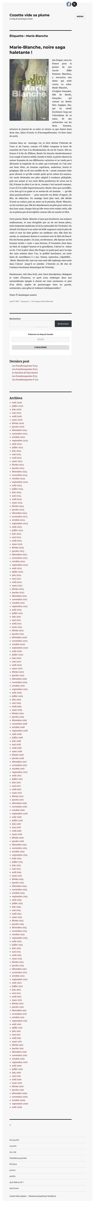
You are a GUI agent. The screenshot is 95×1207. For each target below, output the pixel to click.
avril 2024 (17, 499)
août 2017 (16, 775)
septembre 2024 (20, 482)
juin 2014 (16, 907)
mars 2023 (17, 544)
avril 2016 (17, 831)
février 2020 (18, 672)
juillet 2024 (17, 489)
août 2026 (17, 402)
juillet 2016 (17, 820)
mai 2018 (16, 744)
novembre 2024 (19, 475)
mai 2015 (16, 869)
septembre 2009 (20, 1103)
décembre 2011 (19, 1010)
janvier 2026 (18, 426)
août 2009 (17, 1107)
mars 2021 (17, 627)
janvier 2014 (18, 924)
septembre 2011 (19, 1021)
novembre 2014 (19, 889)
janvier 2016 (18, 841)
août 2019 (17, 692)
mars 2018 (17, 751)
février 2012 (18, 1003)
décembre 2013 (19, 927)
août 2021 (17, 609)
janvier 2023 (18, 551)
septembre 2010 (20, 1062)
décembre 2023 (19, 513)
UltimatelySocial (68, 1205)
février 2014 (18, 920)
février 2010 (18, 1086)
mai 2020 (16, 661)
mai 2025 (16, 454)
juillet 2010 (17, 1069)
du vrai (13, 1152)
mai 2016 (16, 827)
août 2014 (17, 900)
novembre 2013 (19, 931)
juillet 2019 (17, 696)
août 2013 (16, 941)
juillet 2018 (17, 737)
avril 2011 (16, 1038)
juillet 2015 (17, 862)
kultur (13, 1170)
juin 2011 (16, 1031)
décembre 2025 (19, 430)
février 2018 (18, 755)
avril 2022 (17, 582)
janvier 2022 (18, 592)
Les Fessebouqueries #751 (24, 376)
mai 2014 (16, 910)
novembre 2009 (20, 1096)
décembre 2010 (19, 1052)
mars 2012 (17, 1000)
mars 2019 (17, 710)
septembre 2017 (19, 772)
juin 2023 (16, 534)
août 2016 (17, 817)
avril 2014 (16, 913)
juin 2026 (16, 409)
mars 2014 (17, 917)
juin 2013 (16, 948)
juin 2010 (16, 1072)
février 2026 (18, 423)
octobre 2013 (18, 934)
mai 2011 (16, 1034)
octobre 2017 (18, 768)
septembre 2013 (19, 938)
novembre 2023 (19, 516)
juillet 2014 (17, 903)
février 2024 (18, 506)
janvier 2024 (18, 509)
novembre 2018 (19, 723)
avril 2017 (16, 789)
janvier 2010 (18, 1090)
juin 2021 (16, 616)
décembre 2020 (19, 637)
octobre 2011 (18, 1017)
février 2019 (18, 713)
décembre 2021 (19, 596)
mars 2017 (17, 793)
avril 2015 (16, 872)
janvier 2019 (18, 717)
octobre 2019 (18, 685)
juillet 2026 (17, 406)
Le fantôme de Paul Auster (25, 372)
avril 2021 (16, 623)
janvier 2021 (18, 634)
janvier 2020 (18, 675)
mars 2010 (17, 1083)
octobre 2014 (18, 893)
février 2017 (17, 796)
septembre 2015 (20, 855)
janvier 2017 (18, 799)
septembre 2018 (20, 730)
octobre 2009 (18, 1100)
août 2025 (17, 444)
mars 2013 (17, 958)
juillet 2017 (17, 779)
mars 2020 (17, 668)
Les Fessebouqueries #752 (25, 369)
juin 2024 (16, 492)
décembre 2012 (19, 969)
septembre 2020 (20, 647)
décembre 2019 (19, 679)
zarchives (14, 1188)
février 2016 (18, 837)
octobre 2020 (18, 644)
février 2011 (17, 1045)
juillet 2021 (17, 613)
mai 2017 (16, 786)
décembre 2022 (19, 554)
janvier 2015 (18, 882)
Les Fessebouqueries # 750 (25, 379)
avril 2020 (17, 665)
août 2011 (16, 1024)
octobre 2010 (18, 1058)
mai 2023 (16, 537)
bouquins (25, 301)
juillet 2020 (17, 654)
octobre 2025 (18, 437)
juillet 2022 (17, 572)
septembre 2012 (20, 979)
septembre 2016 (20, 813)
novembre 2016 (19, 806)
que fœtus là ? (17, 1182)
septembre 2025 (20, 440)
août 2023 (17, 527)
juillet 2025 (17, 447)
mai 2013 (16, 951)
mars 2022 (17, 585)
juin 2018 (16, 741)
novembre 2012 (19, 972)
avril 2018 (16, 748)
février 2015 (18, 879)
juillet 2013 (17, 945)
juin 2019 (16, 699)
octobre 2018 (18, 727)
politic (13, 1176)
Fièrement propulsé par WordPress (42, 1196)
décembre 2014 (19, 886)
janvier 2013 (18, 965)
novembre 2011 (19, 1014)
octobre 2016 (18, 810)
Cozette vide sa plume (30, 15)
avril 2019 (17, 706)
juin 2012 (16, 989)
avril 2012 (16, 996)
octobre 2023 (18, 520)
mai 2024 (16, 496)
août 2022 (17, 568)
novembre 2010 (19, 1055)
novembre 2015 (19, 848)
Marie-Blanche (47, 301)
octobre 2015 (18, 851)
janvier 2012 (18, 1007)
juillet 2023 (17, 530)
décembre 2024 (19, 471)
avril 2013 (16, 955)
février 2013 (17, 962)
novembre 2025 (19, 433)
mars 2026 (17, 420)
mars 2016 (17, 834)
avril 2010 (16, 1079)
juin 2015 (16, 865)
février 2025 (18, 464)
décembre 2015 (19, 844)
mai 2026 (16, 413)
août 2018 (17, 734)
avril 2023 (17, 540)
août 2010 (17, 1065)
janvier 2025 (18, 468)
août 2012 (17, 983)
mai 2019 (16, 703)
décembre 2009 (19, 1093)
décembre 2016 (19, 803)
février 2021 (18, 630)
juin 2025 (16, 451)
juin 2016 (16, 824)
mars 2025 (17, 461)
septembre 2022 (20, 565)
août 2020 (17, 651)
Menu (80, 16)
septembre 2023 (20, 523)
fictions (13, 1164)
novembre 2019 (19, 682)
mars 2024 (17, 502)
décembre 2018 (19, 720)
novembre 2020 (19, 641)
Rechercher (15, 319)
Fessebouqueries (18, 1158)
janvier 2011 (18, 1048)
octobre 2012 (18, 976)
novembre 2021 (19, 599)
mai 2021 (16, 620)
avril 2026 (17, 416)
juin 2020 (16, 658)
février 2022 (18, 589)
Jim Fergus (35, 301)
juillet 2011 (17, 1027)
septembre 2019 (20, 689)
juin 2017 (16, 782)
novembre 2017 (19, 765)
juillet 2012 (17, 986)
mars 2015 (17, 875)
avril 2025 (17, 458)
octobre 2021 (18, 603)
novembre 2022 (19, 558)
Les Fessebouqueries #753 (25, 366)
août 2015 (17, 858)
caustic (13, 1146)
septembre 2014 (20, 896)
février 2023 (18, 547)
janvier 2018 (18, 758)
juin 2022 (16, 575)
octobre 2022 (18, 561)
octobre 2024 (18, 478)
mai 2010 (16, 1076)
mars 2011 (17, 1041)
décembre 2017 (19, 761)
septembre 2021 (20, 606)
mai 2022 (16, 578)
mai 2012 (16, 993)
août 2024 (17, 485)
